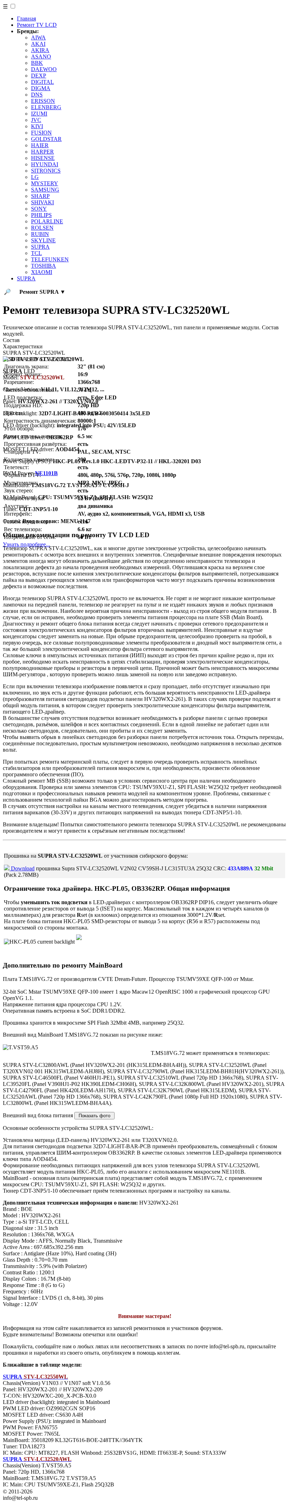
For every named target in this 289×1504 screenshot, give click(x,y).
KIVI (37, 126)
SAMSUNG (45, 190)
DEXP (38, 76)
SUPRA (40, 247)
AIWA (38, 38)
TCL (36, 253)
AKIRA (40, 50)
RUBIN (40, 234)
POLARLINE (47, 221)
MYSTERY (44, 183)
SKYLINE (43, 240)
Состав (11, 340)
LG (35, 177)
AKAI (38, 44)
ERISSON (43, 101)
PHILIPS (41, 215)
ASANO (41, 57)
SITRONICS (46, 171)
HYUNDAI (44, 164)
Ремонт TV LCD (37, 25)
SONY (39, 209)
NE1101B (46, 473)
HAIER (40, 145)
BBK (37, 63)
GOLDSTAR (46, 139)
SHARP (40, 196)
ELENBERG (46, 107)
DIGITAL (42, 82)
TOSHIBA (43, 266)
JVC (36, 120)
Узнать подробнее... (26, 544)
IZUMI (39, 114)
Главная (26, 18)
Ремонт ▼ (42, 292)
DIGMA (40, 88)
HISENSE (43, 158)
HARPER (42, 152)
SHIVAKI (42, 202)
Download (22, 868)
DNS (37, 95)
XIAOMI (41, 272)
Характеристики (23, 346)
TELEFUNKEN (50, 259)
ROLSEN (42, 228)
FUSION (41, 133)
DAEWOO (44, 69)
